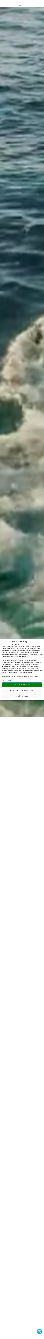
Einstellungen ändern (22, 696)
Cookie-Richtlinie (7, 681)
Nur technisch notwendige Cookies (22, 690)
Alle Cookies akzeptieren (22, 685)
